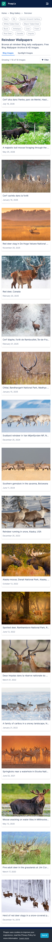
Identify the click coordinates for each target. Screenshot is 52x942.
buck (6, 29)
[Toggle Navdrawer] (47, 4)
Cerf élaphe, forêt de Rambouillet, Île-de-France (26, 339)
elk (14, 19)
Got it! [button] (44, 935)
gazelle (20, 33)
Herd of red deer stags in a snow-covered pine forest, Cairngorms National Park (26, 915)
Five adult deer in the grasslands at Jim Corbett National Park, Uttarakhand (26, 867)
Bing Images (8, 53)
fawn (37, 29)
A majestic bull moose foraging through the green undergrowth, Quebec (26, 147)
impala (31, 33)
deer (6, 19)
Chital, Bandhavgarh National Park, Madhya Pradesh (26, 387)
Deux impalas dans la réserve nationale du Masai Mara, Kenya (26, 675)
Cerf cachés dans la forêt (15, 195)
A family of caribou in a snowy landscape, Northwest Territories (26, 723)
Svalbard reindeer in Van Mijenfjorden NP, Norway (26, 435)
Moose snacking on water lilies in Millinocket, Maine (26, 819)
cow (28, 29)
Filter (46, 60)
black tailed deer (31, 24)
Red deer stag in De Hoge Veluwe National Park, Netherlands (26, 243)
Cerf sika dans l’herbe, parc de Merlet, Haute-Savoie (26, 99)
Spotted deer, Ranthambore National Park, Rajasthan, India (26, 627)
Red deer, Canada (12, 291)
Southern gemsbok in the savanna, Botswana (25, 483)
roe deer (8, 33)
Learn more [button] (24, 938)
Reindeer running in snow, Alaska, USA (22, 531)
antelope (17, 29)
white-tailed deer (11, 24)
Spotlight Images (25, 53)
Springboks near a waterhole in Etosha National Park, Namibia (26, 771)
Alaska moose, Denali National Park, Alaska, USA (26, 579)
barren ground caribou (30, 19)
